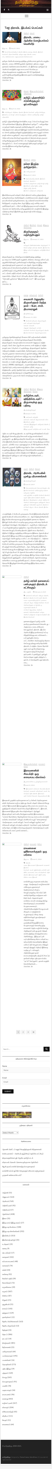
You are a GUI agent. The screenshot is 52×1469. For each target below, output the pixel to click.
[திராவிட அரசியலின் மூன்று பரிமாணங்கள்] (11, 477)
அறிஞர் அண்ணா (39, 603)
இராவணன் (29, 789)
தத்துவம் (5, 1313)
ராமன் (45, 791)
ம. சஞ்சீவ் (28, 592)
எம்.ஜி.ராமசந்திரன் (41, 615)
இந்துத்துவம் (33, 424)
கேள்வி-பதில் (7, 1278)
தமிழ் (29, 188)
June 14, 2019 (30, 484)
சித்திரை (15, 112)
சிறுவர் (4, 1300)
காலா (30, 877)
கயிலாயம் (36, 789)
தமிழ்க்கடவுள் (37, 429)
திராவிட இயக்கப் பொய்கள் (26, 112)
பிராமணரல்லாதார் (31, 488)
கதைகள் (5, 1257)
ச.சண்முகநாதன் (30, 171)
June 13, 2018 (30, 785)
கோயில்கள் (6, 1283)
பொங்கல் (32, 330)
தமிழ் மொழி (41, 183)
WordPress (33, 1457)
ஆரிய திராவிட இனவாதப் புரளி (37, 873)
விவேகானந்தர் (7, 1412)
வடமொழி (12, 115)
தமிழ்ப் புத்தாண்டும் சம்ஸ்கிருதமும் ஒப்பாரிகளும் (34, 101)
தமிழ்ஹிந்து (6, 1457)
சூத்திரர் (29, 495)
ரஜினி (40, 875)
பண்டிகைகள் (28, 93)
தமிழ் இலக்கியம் (45, 250)
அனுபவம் (5, 1197)
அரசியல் (26, 33)
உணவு (4, 1248)
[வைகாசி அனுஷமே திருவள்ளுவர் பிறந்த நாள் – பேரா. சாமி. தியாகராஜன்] (11, 307)
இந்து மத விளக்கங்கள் (37, 91)
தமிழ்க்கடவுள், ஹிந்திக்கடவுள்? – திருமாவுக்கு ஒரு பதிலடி (34, 400)
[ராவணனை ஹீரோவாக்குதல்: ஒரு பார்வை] (11, 932)
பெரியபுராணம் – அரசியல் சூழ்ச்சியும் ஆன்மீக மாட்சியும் (23, 1154)
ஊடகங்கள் (6, 1253)
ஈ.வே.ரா (36, 507)
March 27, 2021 (30, 175)
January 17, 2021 (38, 239)
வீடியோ (5, 1416)
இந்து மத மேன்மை (9, 1227)
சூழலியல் (6, 1304)
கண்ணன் (29, 417)
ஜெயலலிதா (33, 610)
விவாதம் (26, 91)
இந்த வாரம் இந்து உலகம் (11, 1223)
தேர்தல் (5, 1330)
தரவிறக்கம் (6, 1317)
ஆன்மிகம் (6, 1214)
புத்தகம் (32, 33)
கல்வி (4, 1270)
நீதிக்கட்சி (46, 500)
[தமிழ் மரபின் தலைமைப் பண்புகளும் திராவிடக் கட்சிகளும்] (11, 665)
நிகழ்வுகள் (6, 1343)
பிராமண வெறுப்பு (42, 488)
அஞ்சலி (5, 1193)
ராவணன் (32, 791)
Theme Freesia (24, 1457)
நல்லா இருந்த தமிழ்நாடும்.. (31, 165)
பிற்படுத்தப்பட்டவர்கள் (36, 500)
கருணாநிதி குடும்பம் (34, 600)
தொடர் (4, 1334)
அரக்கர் (29, 796)
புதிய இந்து (6, 1369)
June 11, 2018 (36, 859)
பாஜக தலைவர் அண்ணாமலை (24, 57)
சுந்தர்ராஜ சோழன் (30, 410)
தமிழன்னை (33, 183)
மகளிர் (4, 1386)
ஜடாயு (5, 48)
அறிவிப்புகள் (7, 1205)
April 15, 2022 (15, 109)
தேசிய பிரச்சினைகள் (10, 1321)
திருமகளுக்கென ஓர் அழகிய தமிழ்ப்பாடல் (17, 1158)
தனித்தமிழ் (35, 115)
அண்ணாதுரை (33, 502)
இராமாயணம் (32, 865)
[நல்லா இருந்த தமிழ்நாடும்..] (11, 172)
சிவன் (49, 429)
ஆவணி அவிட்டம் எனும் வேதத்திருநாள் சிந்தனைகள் (22, 1149)
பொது (4, 1377)
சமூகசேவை (6, 1287)
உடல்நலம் (5, 1244)
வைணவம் (6, 1424)
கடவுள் (44, 429)
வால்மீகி (43, 870)
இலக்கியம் (27, 160)
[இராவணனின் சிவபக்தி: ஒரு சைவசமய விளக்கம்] (11, 773)
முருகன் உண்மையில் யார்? (12, 1175)
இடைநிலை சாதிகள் (34, 497)
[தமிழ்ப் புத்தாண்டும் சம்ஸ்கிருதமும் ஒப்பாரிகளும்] (11, 95)
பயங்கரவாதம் (7, 1356)
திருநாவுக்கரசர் (42, 796)
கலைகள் (5, 1266)
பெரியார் (41, 495)
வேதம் (4, 1420)
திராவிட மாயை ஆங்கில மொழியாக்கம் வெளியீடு (36, 40)
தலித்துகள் (42, 502)
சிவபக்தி (42, 789)
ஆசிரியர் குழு (29, 314)
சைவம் (26, 766)
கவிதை (33, 160)
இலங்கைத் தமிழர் (9, 1240)
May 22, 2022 (15, 48)
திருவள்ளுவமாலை (40, 333)
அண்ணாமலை (9, 57)
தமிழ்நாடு (40, 191)
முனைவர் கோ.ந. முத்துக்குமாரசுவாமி (36, 782)
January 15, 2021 (31, 317)
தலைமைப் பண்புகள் (32, 595)
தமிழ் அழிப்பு (34, 186)
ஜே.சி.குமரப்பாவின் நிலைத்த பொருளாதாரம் (18, 1166)
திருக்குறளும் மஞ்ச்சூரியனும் (32, 233)
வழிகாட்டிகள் (7, 1403)
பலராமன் (32, 419)
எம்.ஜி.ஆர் (37, 605)
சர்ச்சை (29, 115)
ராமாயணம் (41, 764)
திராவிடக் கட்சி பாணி (36, 598)
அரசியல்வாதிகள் (34, 612)
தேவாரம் (34, 796)
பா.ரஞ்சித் (35, 495)
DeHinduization (35, 245)
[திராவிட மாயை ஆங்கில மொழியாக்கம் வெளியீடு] (11, 37)
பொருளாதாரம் (7, 1381)
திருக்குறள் (44, 245)
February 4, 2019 (40, 592)
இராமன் (34, 877)
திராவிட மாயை (27, 864)
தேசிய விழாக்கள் (8, 1326)
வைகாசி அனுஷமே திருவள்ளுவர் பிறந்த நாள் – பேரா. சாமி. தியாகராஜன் (35, 304)
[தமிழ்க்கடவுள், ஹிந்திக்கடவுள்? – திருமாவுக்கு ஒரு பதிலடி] (11, 397)
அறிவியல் (6, 1210)
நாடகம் (5, 1339)
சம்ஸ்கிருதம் (8, 112)
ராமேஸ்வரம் (39, 791)
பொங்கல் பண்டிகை (31, 321)
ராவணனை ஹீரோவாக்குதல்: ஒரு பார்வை (35, 851)
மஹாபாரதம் (6, 1390)
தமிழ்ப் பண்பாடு (32, 248)
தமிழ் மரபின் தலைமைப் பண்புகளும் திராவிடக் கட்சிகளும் (36, 584)
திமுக (31, 507)
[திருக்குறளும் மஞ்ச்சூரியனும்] (11, 233)
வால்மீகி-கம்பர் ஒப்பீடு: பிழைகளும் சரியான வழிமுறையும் (23, 1171)
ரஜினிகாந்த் (37, 870)
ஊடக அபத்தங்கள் (40, 872)
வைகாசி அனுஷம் (29, 327)
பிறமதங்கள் (6, 1364)
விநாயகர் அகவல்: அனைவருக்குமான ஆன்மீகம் (20, 1162)
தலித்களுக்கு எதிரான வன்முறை (36, 492)
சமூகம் (26, 469)
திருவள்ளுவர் (40, 330)
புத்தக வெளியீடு (13, 54)
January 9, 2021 (30, 414)
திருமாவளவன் (40, 419)
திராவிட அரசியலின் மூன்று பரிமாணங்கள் (35, 474)
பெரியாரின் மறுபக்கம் (36, 505)
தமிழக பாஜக (23, 54)
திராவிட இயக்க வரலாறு (26, 52)
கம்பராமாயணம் (8, 1261)
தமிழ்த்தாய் (33, 191)
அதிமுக (41, 595)
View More (9, 80)
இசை (4, 1218)
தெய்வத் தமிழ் (30, 179)
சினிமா (39, 844)
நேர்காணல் (6, 1347)
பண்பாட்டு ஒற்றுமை (21, 115)
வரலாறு (26, 295)
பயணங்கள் (6, 1360)
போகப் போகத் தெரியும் (11, 52)
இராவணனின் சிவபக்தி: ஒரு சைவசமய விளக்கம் (34, 774)
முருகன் (30, 429)
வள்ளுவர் (26, 245)
